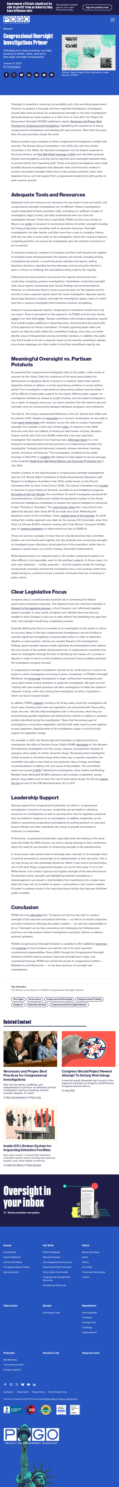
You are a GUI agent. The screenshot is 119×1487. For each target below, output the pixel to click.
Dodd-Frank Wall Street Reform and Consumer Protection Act (65, 461)
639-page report (77, 439)
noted (14, 318)
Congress (18, 1004)
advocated (36, 914)
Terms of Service (66, 1399)
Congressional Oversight (59, 999)
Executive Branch (37, 1004)
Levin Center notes (64, 507)
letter (41, 318)
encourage (34, 678)
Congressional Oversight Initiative (69, 1004)
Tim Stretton (18, 986)
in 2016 (37, 770)
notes (65, 426)
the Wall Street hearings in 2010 (56, 154)
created (103, 485)
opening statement (32, 528)
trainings (21, 948)
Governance (35, 999)
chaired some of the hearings (77, 515)
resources (101, 943)
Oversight (18, 999)
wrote (28, 223)
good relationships (28, 422)
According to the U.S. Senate (28, 494)
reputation (52, 418)
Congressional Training (89, 999)
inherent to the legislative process (31, 608)
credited (45, 456)
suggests (38, 702)
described (82, 744)
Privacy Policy (50, 1399)
